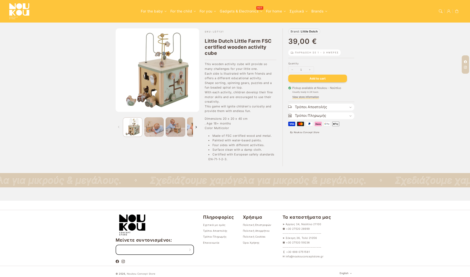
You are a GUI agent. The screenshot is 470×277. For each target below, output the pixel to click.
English (344, 273)
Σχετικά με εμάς (214, 224)
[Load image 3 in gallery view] (175, 127)
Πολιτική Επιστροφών (257, 224)
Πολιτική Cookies (254, 236)
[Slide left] (119, 127)
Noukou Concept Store (141, 273)
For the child (181, 11)
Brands (317, 11)
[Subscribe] (190, 250)
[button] (441, 11)
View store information (305, 96)
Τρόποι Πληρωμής (215, 236)
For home (274, 11)
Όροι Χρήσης (251, 242)
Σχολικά (297, 11)
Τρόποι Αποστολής (215, 230)
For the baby (152, 11)
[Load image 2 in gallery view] (154, 127)
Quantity (293, 63)
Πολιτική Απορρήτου (256, 230)
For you (206, 11)
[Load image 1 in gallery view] (132, 127)
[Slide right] (196, 127)
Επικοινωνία (211, 242)
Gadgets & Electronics (239, 11)
